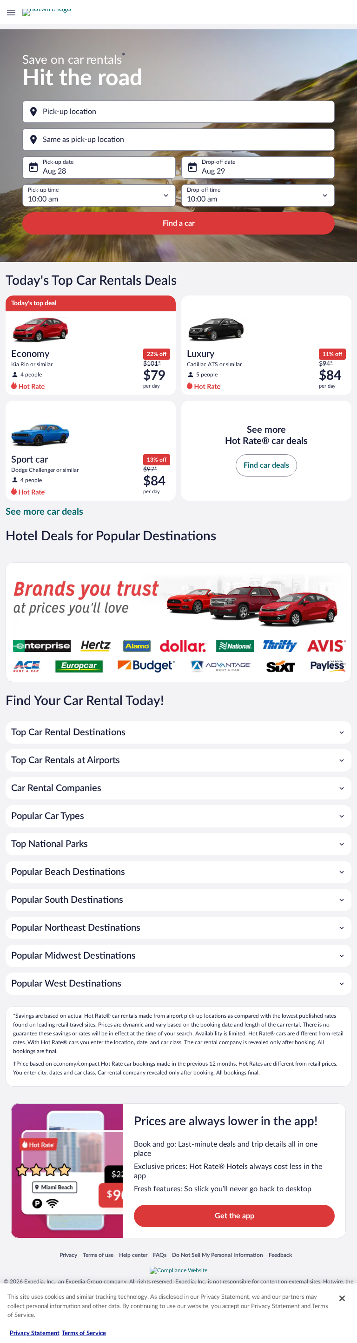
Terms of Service (84, 1333)
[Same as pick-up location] (178, 139)
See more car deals (44, 512)
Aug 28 (54, 171)
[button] (178, 732)
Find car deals (266, 465)
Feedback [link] (280, 1255)
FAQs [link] (159, 1255)
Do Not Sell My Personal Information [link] (217, 1255)
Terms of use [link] (98, 1255)
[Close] (342, 1298)
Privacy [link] (68, 1255)
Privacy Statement (35, 1333)
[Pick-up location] (178, 112)
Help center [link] (133, 1255)
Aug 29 (213, 171)
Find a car (179, 223)
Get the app (234, 1216)
